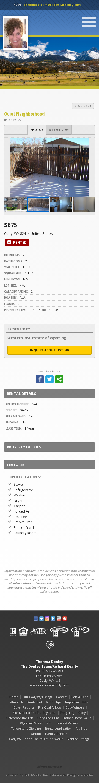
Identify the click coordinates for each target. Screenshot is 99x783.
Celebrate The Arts (19, 718)
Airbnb (36, 734)
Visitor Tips (53, 702)
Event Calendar (56, 734)
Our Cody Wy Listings (37, 697)
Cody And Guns (48, 718)
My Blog (81, 728)
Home (13, 697)
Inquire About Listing (49, 350)
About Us (16, 702)
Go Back (84, 106)
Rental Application (58, 728)
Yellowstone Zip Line (26, 728)
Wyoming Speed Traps (36, 723)
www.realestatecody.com (49, 685)
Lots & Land (80, 697)
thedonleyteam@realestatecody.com (52, 5)
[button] (89, 142)
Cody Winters (74, 707)
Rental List (34, 702)
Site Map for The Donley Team (34, 713)
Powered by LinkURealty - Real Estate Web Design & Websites (49, 775)
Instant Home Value (77, 718)
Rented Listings (78, 739)
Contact (61, 697)
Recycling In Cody (73, 713)
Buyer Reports (23, 707)
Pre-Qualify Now (49, 707)
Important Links (76, 702)
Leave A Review (67, 723)
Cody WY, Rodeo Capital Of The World (36, 739)
